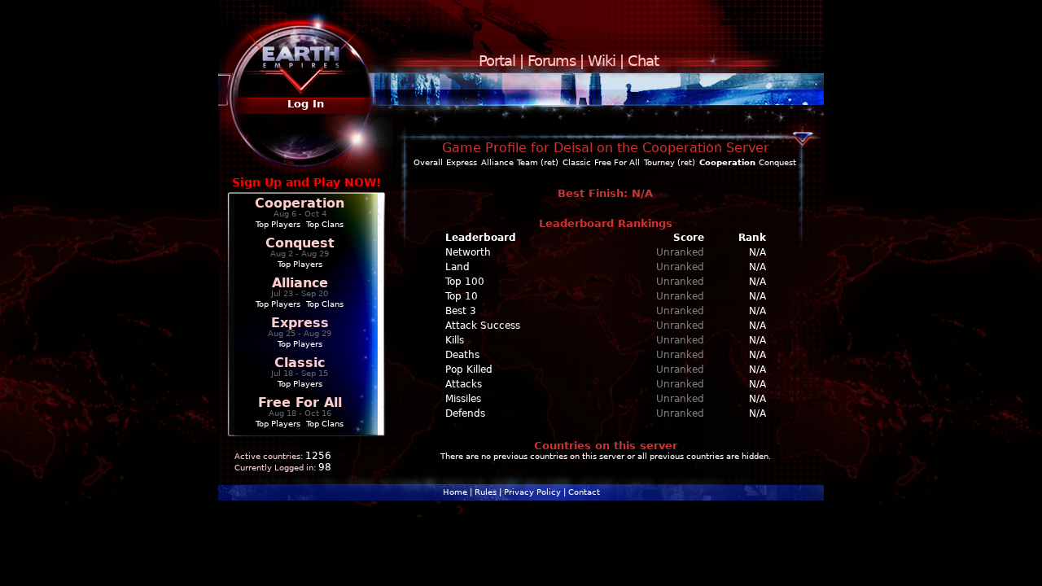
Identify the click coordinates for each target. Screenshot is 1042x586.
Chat (643, 60)
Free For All (300, 402)
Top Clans (325, 224)
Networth (468, 252)
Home (455, 492)
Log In (305, 104)
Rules (486, 492)
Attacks (463, 384)
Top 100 (464, 281)
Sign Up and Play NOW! (306, 182)
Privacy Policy (532, 492)
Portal (497, 60)
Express (300, 322)
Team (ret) (537, 162)
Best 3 (460, 311)
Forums (552, 60)
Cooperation (299, 203)
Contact (584, 492)
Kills (454, 340)
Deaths (462, 355)
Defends (465, 413)
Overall (428, 162)
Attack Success (482, 325)
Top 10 (461, 296)
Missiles (463, 399)
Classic (299, 362)
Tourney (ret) (669, 162)
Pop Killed (469, 369)
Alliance (300, 283)
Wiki (601, 60)
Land (457, 267)
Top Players (278, 224)
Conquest (300, 243)
